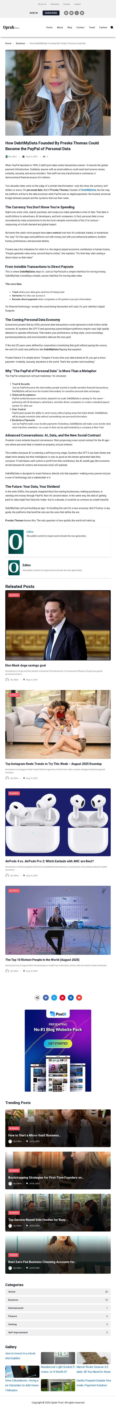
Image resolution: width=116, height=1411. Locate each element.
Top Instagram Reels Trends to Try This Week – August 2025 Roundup (53, 764)
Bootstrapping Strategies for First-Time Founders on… (46, 1177)
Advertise (55, 4)
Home (8, 43)
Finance (13, 1255)
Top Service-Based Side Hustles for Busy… (38, 1220)
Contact (66, 4)
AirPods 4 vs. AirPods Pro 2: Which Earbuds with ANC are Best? (49, 861)
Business (20, 43)
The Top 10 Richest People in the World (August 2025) (42, 960)
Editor (14, 156)
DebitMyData (88, 190)
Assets (77, 4)
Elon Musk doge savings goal (25, 665)
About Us (42, 4)
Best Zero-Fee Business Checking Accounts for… (42, 1262)
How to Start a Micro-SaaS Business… (34, 1135)
